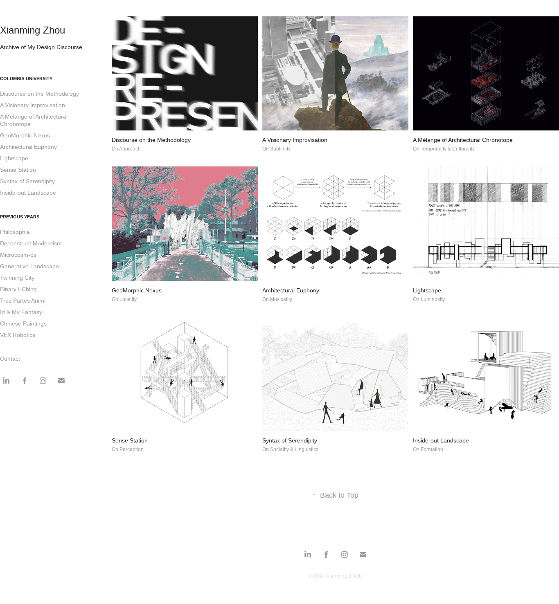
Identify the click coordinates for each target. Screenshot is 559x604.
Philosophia (15, 232)
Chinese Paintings (23, 323)
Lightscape (14, 158)
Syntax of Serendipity (27, 181)
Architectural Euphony (28, 147)
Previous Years (19, 216)
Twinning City (17, 277)
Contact (10, 358)
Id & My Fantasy (21, 312)
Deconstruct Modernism (31, 243)
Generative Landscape (29, 266)
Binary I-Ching (18, 289)
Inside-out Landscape (28, 192)
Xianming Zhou (32, 30)
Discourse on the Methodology (39, 93)
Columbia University (26, 78)
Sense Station (18, 169)
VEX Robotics (17, 335)
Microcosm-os (18, 254)
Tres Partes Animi (22, 300)
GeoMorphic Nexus (25, 135)
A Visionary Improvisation (32, 105)
